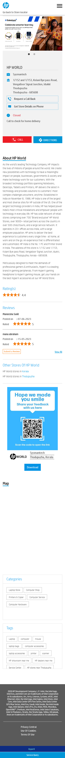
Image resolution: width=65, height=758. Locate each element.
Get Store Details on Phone (29, 106)
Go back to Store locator (15, 12)
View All (58, 351)
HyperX (31, 749)
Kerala (25, 371)
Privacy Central (29, 727)
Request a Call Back (24, 99)
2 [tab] (35, 55)
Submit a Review (12, 351)
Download (32, 467)
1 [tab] (30, 55)
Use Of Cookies (28, 730)
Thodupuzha (28, 376)
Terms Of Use (27, 734)
